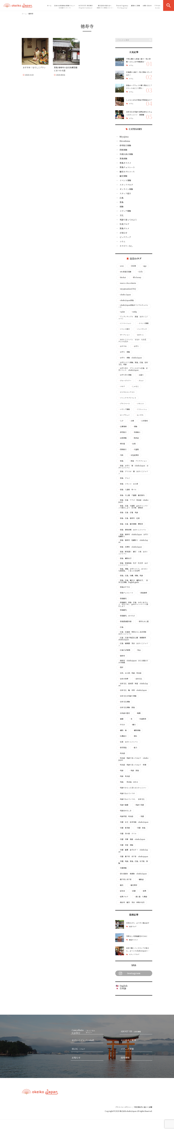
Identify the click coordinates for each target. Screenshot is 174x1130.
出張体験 (122, 438)
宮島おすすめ (124, 587)
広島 (121, 197)
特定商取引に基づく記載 (143, 1107)
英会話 (121, 753)
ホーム (49, 6)
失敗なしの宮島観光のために (136, 936)
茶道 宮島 (140, 828)
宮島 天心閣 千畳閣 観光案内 (131, 495)
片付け (121, 725)
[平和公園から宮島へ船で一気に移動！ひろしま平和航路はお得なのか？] (119, 61)
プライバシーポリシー (123, 1107)
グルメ (140, 381)
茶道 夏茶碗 (124, 828)
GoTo (140, 272)
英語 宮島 (134, 770)
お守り (135, 346)
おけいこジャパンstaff (83, 1040)
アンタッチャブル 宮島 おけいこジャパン (133, 317)
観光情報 (123, 176)
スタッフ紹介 (125, 193)
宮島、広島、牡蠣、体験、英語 (130, 575)
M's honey (136, 277)
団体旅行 (122, 449)
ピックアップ (125, 237)
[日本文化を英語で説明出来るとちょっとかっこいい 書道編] (119, 114)
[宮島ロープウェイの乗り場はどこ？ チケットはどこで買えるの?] (119, 88)
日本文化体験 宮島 (126, 707)
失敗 (120, 455)
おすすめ (122, 346)
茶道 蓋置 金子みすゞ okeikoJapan (133, 851)
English (124, 985)
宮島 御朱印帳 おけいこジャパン (132, 530)
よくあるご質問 (128, 1040)
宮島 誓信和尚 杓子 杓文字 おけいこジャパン (133, 564)
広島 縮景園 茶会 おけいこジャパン (133, 644)
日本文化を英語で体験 (127, 696)
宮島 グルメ (124, 478)
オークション (124, 335)
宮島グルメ (124, 228)
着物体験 (136, 730)
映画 (138, 713)
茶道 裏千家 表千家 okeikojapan (133, 856)
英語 (120, 770)
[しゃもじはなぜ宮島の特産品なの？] (119, 101)
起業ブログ (123, 897)
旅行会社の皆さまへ (105, 7)
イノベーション (124, 323)
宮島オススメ (125, 162)
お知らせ (123, 232)
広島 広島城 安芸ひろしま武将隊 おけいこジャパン (133, 633)
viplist (121, 312)
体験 (121, 206)
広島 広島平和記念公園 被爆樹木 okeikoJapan (133, 638)
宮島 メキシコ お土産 (128, 484)
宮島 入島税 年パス (127, 489)
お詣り (140, 375)
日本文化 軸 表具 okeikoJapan (132, 690)
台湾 (133, 444)
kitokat (122, 277)
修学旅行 (122, 432)
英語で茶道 (139, 805)
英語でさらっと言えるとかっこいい (132, 788)
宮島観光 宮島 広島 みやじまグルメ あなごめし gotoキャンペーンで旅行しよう (133, 604)
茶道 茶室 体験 (125, 845)
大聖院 (135, 449)
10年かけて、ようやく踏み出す (137, 923)
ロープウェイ (124, 415)
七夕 (120, 421)
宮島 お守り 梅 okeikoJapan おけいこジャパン (133, 466)
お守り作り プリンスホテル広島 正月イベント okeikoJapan (133, 369)
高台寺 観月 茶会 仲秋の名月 (131, 902)
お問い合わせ (147, 6)
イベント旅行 (124, 329)
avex (121, 266)
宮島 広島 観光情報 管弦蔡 (130, 524)
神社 (134, 736)
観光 (120, 885)
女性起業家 (134, 455)
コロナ (121, 386)
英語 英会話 (124, 776)
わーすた (139, 415)
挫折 (120, 667)
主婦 (131, 421)
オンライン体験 (126, 189)
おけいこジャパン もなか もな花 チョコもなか (133, 340)
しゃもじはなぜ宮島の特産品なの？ (139, 100)
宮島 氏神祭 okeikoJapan (130, 547)
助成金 (135, 438)
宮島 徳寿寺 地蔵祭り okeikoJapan (133, 541)
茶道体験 (122, 868)
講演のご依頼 (135, 6)
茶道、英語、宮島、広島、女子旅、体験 (133, 862)
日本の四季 (123, 679)
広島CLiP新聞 (124, 650)
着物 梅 (122, 730)
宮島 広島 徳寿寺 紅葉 (129, 518)
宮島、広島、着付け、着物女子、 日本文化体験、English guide (133, 581)
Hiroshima (125, 141)
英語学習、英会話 (125, 816)
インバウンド (141, 329)
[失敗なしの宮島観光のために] (119, 937)
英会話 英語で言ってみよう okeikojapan (133, 759)
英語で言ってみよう (128, 219)
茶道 (141, 816)
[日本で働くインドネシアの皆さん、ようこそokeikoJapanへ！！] (119, 951)
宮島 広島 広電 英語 (128, 512)
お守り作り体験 (124, 375)
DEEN (132, 266)
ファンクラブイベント (127, 398)
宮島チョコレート (127, 167)
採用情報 (125, 1057)
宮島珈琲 (143, 593)
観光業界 (133, 885)
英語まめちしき (124, 811)
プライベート (124, 403)
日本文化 (138, 679)
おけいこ (140, 335)
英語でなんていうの (126, 793)
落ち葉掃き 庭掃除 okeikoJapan (132, 874)
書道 (120, 719)
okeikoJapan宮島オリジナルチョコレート (133, 306)
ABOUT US (131, 1031)
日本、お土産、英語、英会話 (129, 673)
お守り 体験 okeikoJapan (130, 358)
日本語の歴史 (124, 713)
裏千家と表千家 (124, 879)
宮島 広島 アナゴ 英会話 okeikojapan (133, 501)
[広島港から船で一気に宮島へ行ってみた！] (119, 75)
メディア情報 (125, 211)
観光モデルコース (127, 171)
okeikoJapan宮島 (126, 300)
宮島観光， (123, 610)
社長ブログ (124, 224)
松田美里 (142, 719)
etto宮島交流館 (124, 272)
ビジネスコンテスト (126, 392)
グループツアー (124, 381)
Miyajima (124, 136)
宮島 (121, 202)
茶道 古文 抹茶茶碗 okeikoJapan (133, 822)
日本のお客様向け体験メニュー (64, 7)
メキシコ (140, 403)
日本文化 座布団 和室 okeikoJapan (133, 684)
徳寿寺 (121, 656)
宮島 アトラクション (138, 461)
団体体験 (123, 149)
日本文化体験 (124, 702)
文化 (121, 215)
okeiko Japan (124, 295)
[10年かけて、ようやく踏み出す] (119, 924)
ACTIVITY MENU (85, 7)
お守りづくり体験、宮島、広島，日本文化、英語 (133, 363)
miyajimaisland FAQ (127, 289)
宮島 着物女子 (124, 558)
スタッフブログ (126, 184)
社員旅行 (122, 736)
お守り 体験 (124, 352)
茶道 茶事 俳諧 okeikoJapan (131, 839)
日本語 (123, 988)
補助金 (140, 879)
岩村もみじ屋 (143, 621)
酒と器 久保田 (140, 897)
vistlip (133, 312)
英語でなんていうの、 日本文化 (131, 799)
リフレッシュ (141, 409)
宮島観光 (122, 598)
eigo (144, 266)
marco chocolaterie (127, 283)
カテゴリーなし (126, 245)
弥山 (138, 650)
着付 (133, 725)
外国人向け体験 (126, 154)
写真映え (136, 432)
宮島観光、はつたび (126, 616)
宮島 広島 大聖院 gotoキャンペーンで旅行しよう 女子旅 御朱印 (133, 507)
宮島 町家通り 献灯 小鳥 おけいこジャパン (133, 552)
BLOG (78, 1048)
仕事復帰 (122, 426)
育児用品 (122, 747)
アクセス (157, 7)
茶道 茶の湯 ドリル (127, 833)
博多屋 (121, 444)
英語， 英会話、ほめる (128, 782)
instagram (133, 973)
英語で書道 (123, 805)
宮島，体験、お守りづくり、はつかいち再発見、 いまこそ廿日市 (133, 570)
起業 (143, 891)
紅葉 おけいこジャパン (128, 742)
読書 (133, 891)
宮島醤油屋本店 (124, 621)
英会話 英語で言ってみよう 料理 (132, 765)
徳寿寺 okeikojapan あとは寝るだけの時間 (133, 661)
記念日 (121, 891)
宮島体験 (123, 158)
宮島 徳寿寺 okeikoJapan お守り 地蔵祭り (133, 535)
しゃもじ (135, 386)
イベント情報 (125, 180)
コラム (131, 65)
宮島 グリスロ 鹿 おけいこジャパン (133, 472)
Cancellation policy (83, 1031)
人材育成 (144, 421)
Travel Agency (122, 7)
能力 (134, 747)
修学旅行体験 (125, 145)
